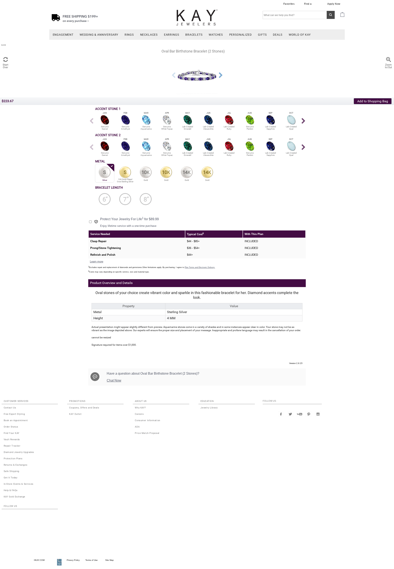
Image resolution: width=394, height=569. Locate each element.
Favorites (289, 3)
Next (221, 75)
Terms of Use (91, 560)
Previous (173, 75)
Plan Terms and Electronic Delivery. (200, 267)
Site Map (108, 560)
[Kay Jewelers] (197, 17)
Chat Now (114, 380)
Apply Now (334, 3)
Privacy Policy (73, 560)
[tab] (175, 283)
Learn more (96, 261)
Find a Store (308, 5)
